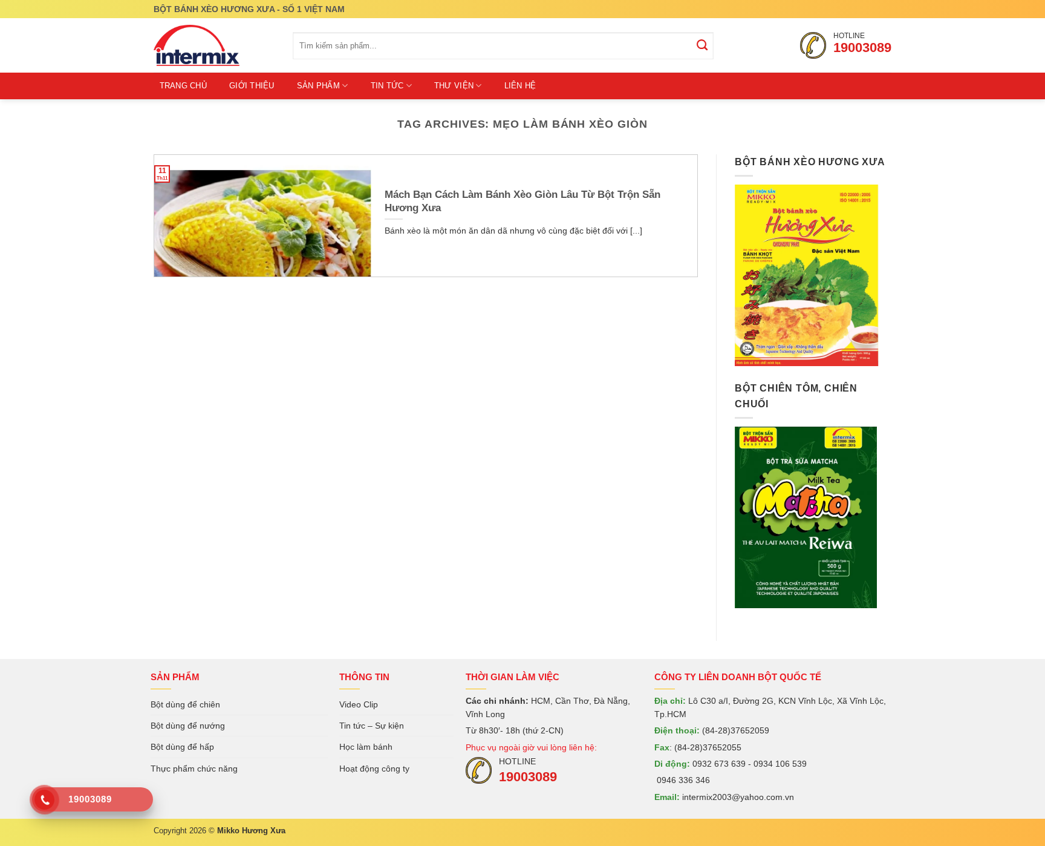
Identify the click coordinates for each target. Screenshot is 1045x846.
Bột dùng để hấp (182, 747)
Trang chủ (183, 85)
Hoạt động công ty (374, 768)
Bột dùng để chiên (185, 704)
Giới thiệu (252, 85)
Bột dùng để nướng (188, 725)
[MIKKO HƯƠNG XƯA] (214, 45)
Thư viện (454, 85)
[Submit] (702, 46)
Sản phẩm (318, 85)
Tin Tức (387, 85)
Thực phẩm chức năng (194, 768)
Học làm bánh (365, 747)
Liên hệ (520, 85)
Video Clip (358, 704)
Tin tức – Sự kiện (371, 725)
